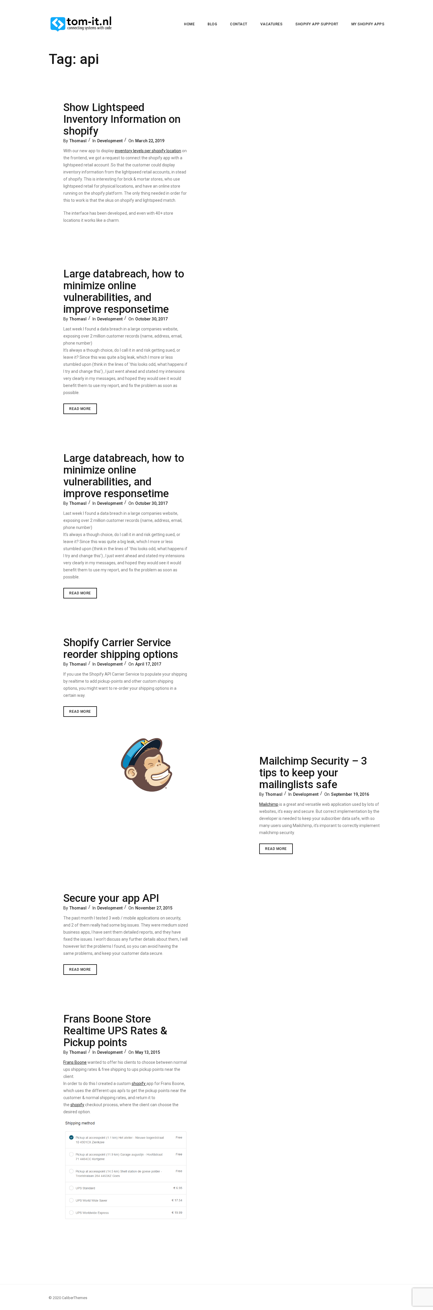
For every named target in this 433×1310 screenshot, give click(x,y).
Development (110, 140)
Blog (212, 24)
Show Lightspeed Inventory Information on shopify (122, 119)
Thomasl (78, 140)
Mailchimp (268, 804)
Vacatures (271, 24)
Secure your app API (111, 898)
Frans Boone (75, 1062)
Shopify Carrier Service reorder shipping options (120, 648)
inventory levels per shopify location (148, 150)
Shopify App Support (316, 24)
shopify (139, 1083)
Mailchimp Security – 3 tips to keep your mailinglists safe (313, 773)
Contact (238, 24)
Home (189, 24)
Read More (83, 410)
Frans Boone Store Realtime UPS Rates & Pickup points (115, 1031)
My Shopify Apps (368, 24)
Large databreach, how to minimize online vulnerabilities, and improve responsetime (123, 291)
